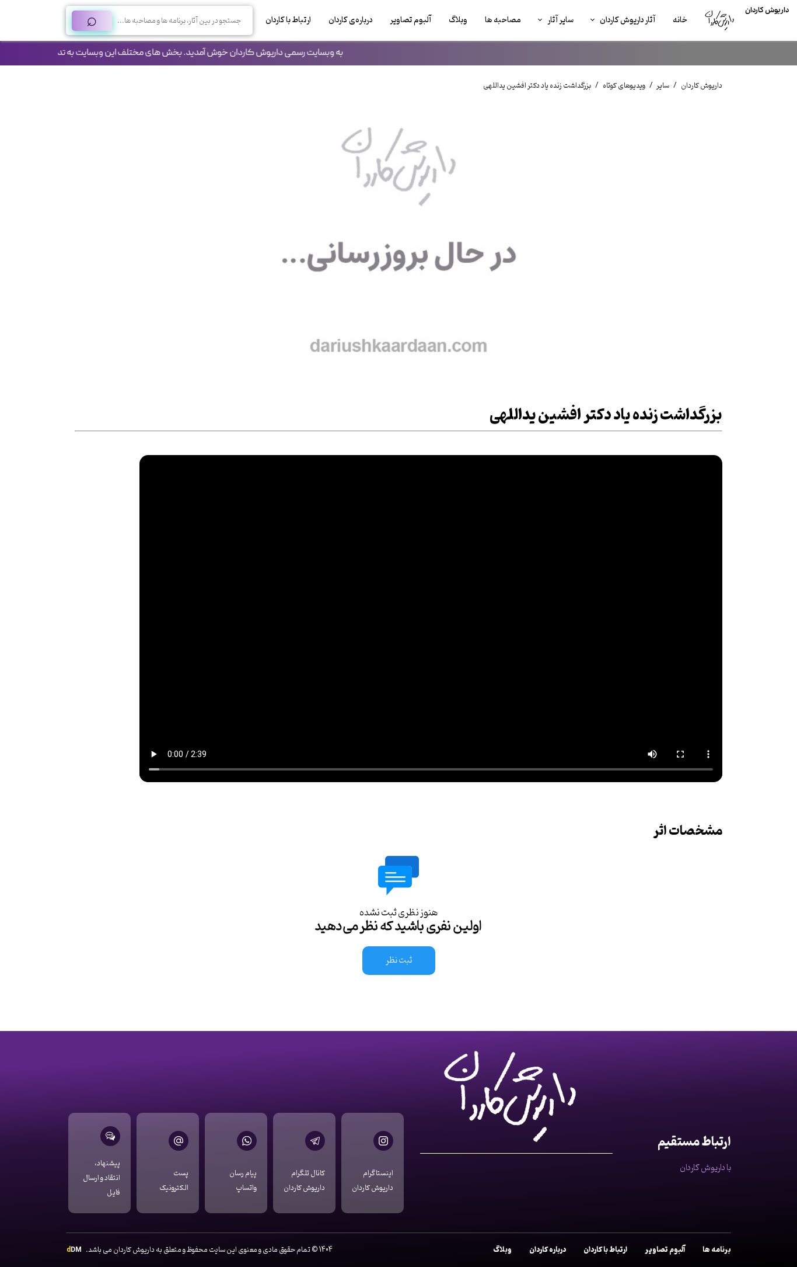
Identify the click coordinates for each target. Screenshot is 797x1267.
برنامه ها (716, 1249)
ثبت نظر (399, 960)
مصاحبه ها (503, 20)
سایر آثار (560, 20)
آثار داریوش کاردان (627, 20)
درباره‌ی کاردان (350, 20)
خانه (680, 20)
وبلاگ (458, 20)
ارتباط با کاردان (288, 20)
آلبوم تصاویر (410, 20)
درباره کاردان (547, 1249)
